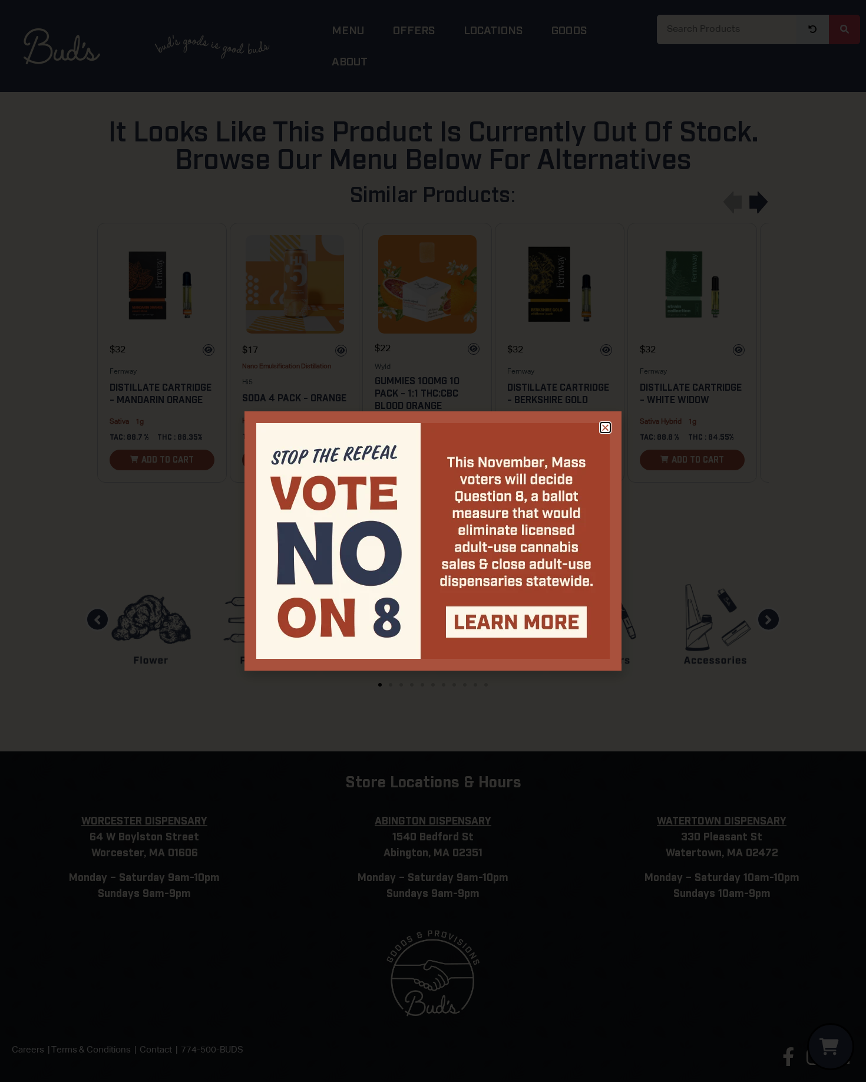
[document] (433, 541)
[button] (605, 427)
